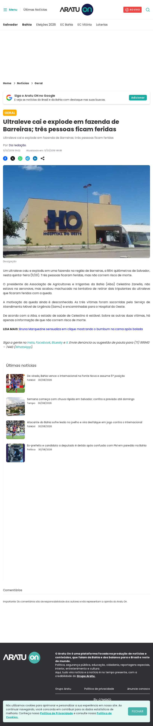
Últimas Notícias (35, 9)
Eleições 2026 (46, 24)
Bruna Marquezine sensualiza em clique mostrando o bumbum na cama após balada (81, 329)
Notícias (23, 83)
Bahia (27, 24)
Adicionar (138, 97)
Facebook (43, 342)
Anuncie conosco (138, 689)
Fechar (137, 711)
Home (7, 83)
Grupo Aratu (63, 689)
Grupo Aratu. (86, 676)
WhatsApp (23, 347)
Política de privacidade (99, 689)
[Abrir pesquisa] (148, 9)
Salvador (10, 24)
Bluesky (57, 342)
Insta (30, 342)
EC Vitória (84, 24)
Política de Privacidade (56, 713)
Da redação (17, 145)
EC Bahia (66, 24)
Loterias (102, 24)
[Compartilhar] (42, 158)
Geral (39, 83)
